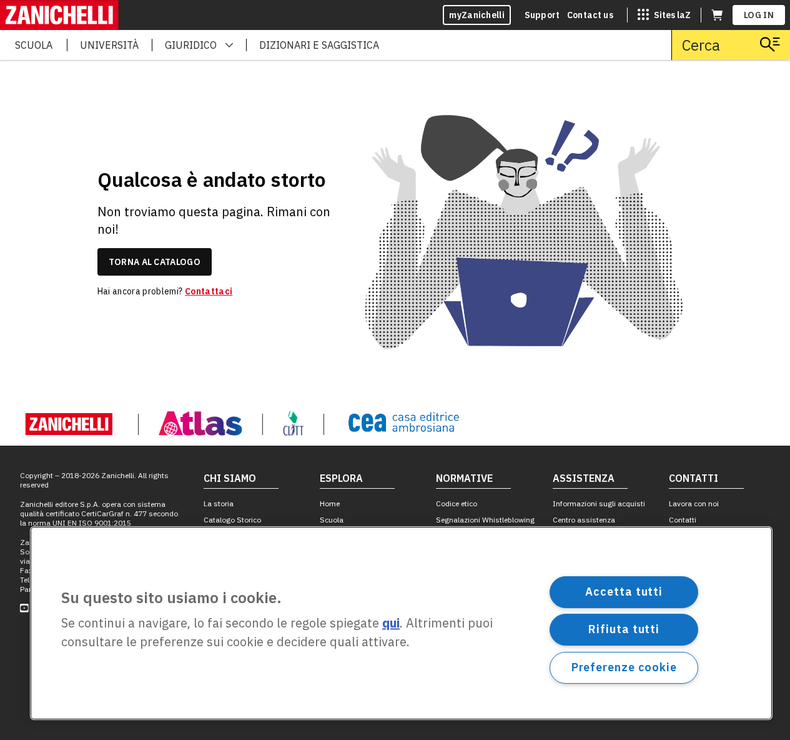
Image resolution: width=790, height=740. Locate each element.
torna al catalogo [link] (154, 262)
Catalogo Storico (232, 519)
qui (391, 623)
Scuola (331, 519)
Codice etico (456, 503)
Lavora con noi (694, 503)
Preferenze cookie (624, 667)
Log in (759, 15)
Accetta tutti (624, 591)
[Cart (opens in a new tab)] (717, 15)
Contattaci (208, 291)
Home (330, 503)
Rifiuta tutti (623, 629)
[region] (401, 623)
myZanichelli (477, 15)
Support (542, 15)
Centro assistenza (584, 519)
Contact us (590, 15)
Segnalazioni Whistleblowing (485, 519)
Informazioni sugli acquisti (599, 503)
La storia (219, 503)
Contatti (682, 519)
